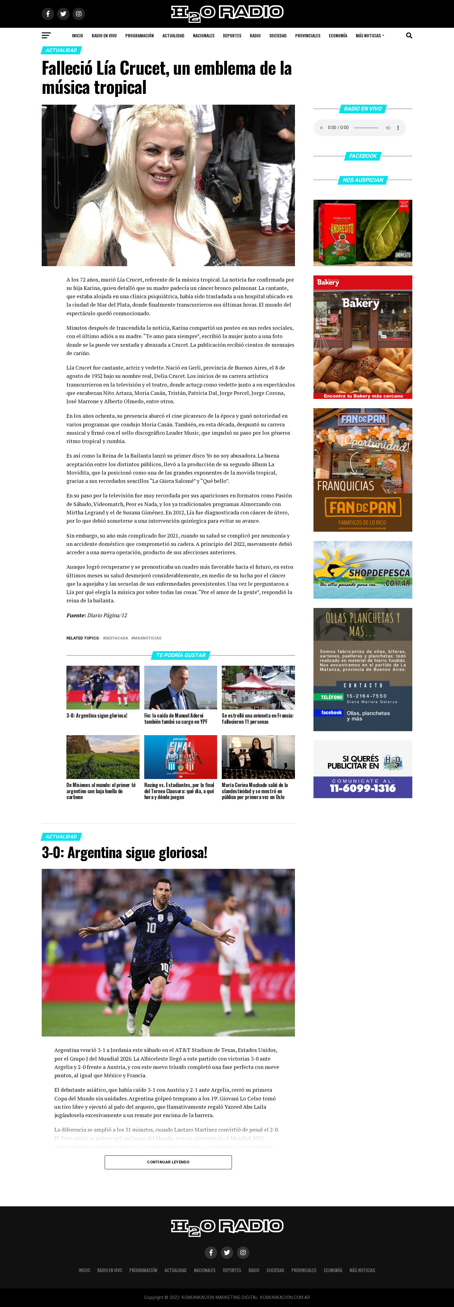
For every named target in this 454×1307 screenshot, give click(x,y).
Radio (255, 35)
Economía (338, 35)
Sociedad (278, 35)
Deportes (232, 35)
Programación (139, 35)
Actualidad (173, 35)
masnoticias (147, 638)
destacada (116, 638)
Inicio (77, 35)
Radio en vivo (104, 35)
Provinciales (307, 35)
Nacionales (203, 35)
